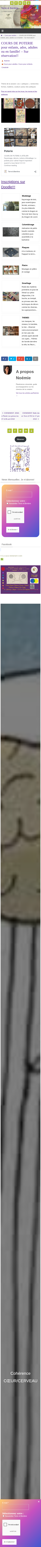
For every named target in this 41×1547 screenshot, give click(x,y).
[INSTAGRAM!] (12, 3)
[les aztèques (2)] (19, 103)
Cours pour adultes (10, 35)
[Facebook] (16, 3)
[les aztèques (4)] (9, 103)
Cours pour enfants (25, 64)
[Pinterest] (20, 3)
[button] (2, 558)
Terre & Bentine (9, 8)
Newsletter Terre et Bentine (16, 1516)
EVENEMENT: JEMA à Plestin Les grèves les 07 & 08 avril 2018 (10, 416)
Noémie (7, 61)
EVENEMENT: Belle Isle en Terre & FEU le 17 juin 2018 (30, 416)
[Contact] (29, 3)
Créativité (5, 67)
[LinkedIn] (24, 3)
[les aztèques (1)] (30, 103)
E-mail (5, 1503)
